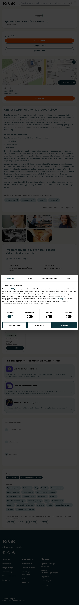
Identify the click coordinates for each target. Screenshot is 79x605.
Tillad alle (64, 325)
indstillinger (59, 299)
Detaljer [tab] (30, 278)
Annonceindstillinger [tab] (49, 278)
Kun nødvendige (14, 325)
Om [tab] (68, 278)
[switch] (30, 316)
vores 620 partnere (13, 289)
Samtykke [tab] (10, 278)
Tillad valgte (39, 325)
